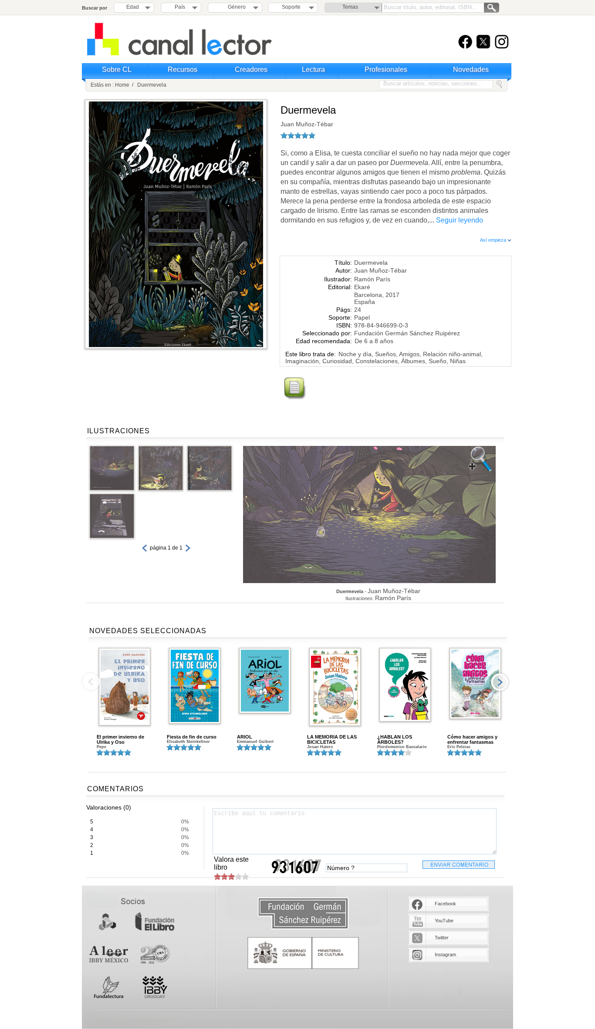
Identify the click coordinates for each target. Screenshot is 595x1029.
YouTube (444, 920)
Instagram (445, 954)
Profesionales (386, 69)
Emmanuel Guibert (255, 741)
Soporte (291, 7)
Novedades (471, 69)
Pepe (101, 747)
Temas (350, 7)
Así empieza (493, 240)
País (180, 7)
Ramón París (372, 279)
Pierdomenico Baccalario (402, 747)
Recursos (182, 69)
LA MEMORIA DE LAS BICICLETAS (332, 739)
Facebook (445, 903)
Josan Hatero (320, 747)
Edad (132, 7)
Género (235, 7)
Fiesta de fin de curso (191, 736)
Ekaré (362, 286)
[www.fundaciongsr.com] (303, 913)
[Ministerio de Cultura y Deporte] (303, 953)
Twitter (442, 937)
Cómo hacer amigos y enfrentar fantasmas (472, 739)
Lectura (313, 69)
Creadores (251, 69)
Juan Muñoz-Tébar (307, 124)
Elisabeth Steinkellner (188, 741)
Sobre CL (117, 69)
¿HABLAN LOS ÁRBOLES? (394, 739)
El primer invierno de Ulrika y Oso (120, 739)
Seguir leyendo (459, 220)
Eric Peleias (458, 747)
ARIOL (244, 736)
